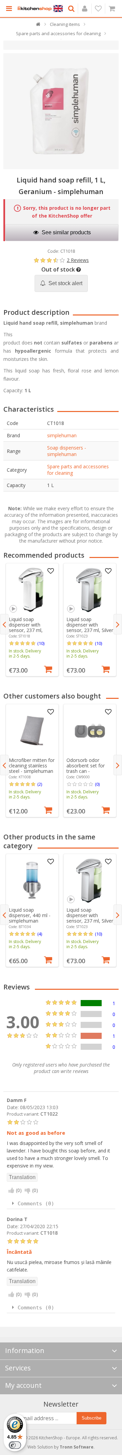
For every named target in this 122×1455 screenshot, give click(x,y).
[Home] (38, 26)
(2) (39, 784)
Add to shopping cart (48, 668)
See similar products (65, 232)
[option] (32, 619)
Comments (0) (36, 1204)
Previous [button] (4, 624)
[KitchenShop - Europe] (35, 8)
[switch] (15, 1445)
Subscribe (91, 1418)
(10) (40, 643)
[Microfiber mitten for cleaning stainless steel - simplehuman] (32, 730)
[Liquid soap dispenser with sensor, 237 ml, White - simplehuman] (32, 589)
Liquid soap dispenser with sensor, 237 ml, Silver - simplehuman (89, 627)
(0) (97, 784)
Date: (13, 1107)
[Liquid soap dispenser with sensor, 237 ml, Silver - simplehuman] (89, 589)
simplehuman (62, 435)
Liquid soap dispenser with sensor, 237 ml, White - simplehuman (32, 627)
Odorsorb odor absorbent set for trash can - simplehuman (85, 768)
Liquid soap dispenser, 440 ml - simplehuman (29, 915)
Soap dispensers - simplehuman (66, 450)
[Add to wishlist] (50, 571)
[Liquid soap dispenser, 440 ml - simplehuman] (32, 880)
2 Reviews (78, 260)
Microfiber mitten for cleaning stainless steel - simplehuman (32, 765)
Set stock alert (64, 283)
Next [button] (118, 624)
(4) (39, 934)
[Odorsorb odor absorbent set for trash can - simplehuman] (89, 730)
